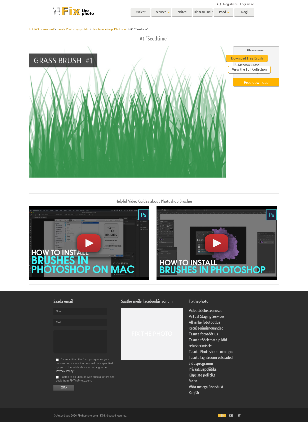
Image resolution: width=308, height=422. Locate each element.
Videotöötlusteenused (206, 311)
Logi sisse (247, 4)
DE (231, 415)
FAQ (218, 4)
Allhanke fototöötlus (204, 322)
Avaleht (141, 12)
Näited (182, 12)
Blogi (244, 12)
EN (222, 415)
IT (239, 415)
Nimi (58, 311)
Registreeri (230, 4)
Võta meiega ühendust (206, 387)
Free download (256, 82)
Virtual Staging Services (206, 316)
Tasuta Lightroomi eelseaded (211, 358)
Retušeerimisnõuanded (206, 328)
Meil (58, 322)
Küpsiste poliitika (202, 375)
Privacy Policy (65, 371)
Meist (193, 381)
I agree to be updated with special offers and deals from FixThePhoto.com (85, 378)
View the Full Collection (249, 69)
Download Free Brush (247, 58)
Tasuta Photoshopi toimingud (211, 352)
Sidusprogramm (201, 363)
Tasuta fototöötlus (203, 334)
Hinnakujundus (203, 12)
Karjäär (194, 393)
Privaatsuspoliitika (202, 369)
